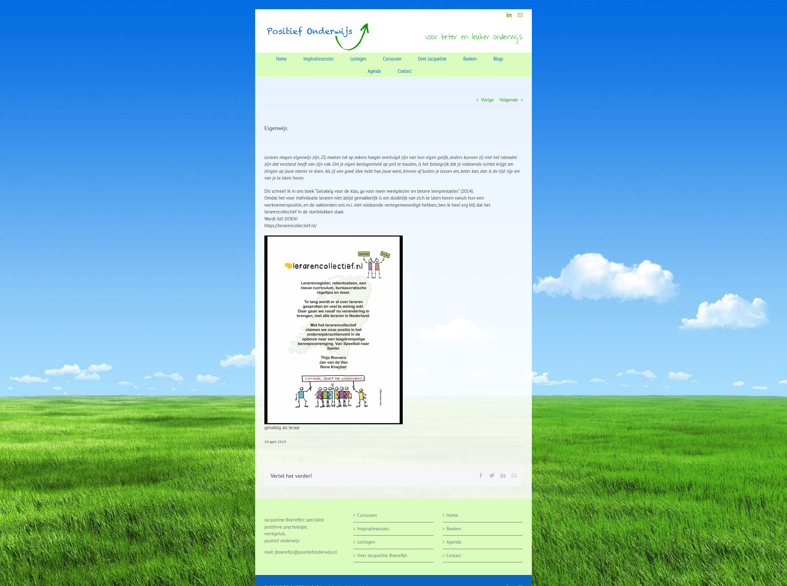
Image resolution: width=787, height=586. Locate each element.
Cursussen (367, 515)
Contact (453, 555)
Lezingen (366, 542)
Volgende (509, 100)
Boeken (453, 529)
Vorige (487, 100)
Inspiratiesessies (373, 529)
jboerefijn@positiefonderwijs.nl (306, 552)
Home (452, 515)
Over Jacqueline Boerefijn (382, 555)
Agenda (453, 542)
